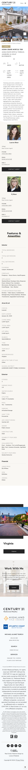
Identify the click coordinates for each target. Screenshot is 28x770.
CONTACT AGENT (14, 169)
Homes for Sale (14, 650)
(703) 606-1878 (6, 205)
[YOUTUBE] (19, 745)
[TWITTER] (16, 745)
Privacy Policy (20, 760)
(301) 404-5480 (14, 638)
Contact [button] (14, 587)
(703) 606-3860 (6, 154)
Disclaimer (23, 666)
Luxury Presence (14, 756)
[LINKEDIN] (12, 745)
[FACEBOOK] (8, 745)
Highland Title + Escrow (14, 658)
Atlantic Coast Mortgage (14, 660)
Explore (14, 551)
